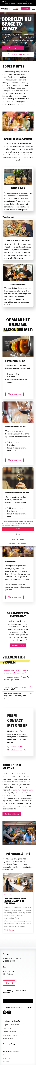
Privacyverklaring (21, 543)
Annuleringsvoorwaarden (11, 1051)
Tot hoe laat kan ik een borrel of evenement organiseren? (16, 672)
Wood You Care (8, 1039)
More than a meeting (10, 1035)
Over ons (6, 1048)
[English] (17, 8)
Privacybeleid (7, 1055)
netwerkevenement (24, 790)
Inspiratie (6, 1062)
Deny (18, 534)
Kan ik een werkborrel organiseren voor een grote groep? (15, 696)
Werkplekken (7, 1028)
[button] (34, 9)
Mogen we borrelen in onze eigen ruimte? (15, 688)
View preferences (18, 539)
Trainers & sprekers (9, 1032)
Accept (18, 529)
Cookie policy (12, 543)
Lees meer (31, 2)
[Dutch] (14, 8)
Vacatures (6, 1058)
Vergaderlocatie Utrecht (11, 1025)
